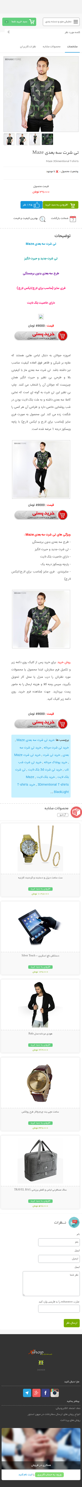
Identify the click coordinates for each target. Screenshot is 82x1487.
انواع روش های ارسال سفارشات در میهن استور (54, 1414)
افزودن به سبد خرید (56, 204)
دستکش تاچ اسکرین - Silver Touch (40, 956)
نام (78, 1234)
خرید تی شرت (51, 755)
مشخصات (72, 46)
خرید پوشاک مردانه (55, 762)
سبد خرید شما (19, 21)
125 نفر (27, 204)
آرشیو (63, 815)
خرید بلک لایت (46, 777)
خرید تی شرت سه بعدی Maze (35, 740)
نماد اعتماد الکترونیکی (68, 1408)
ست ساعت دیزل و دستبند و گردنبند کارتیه (40, 878)
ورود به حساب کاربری (49, 1474)
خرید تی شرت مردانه (56, 747)
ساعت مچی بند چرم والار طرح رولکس (40, 1112)
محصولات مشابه (51, 46)
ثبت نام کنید (25, 1474)
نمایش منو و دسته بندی (58, 21)
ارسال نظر (71, 1323)
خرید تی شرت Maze (27, 755)
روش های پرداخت (70, 1420)
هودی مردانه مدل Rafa (40, 1034)
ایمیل (77, 1250)
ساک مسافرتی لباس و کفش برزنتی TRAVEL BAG (40, 1190)
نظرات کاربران (28, 46)
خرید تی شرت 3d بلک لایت (45, 769)
